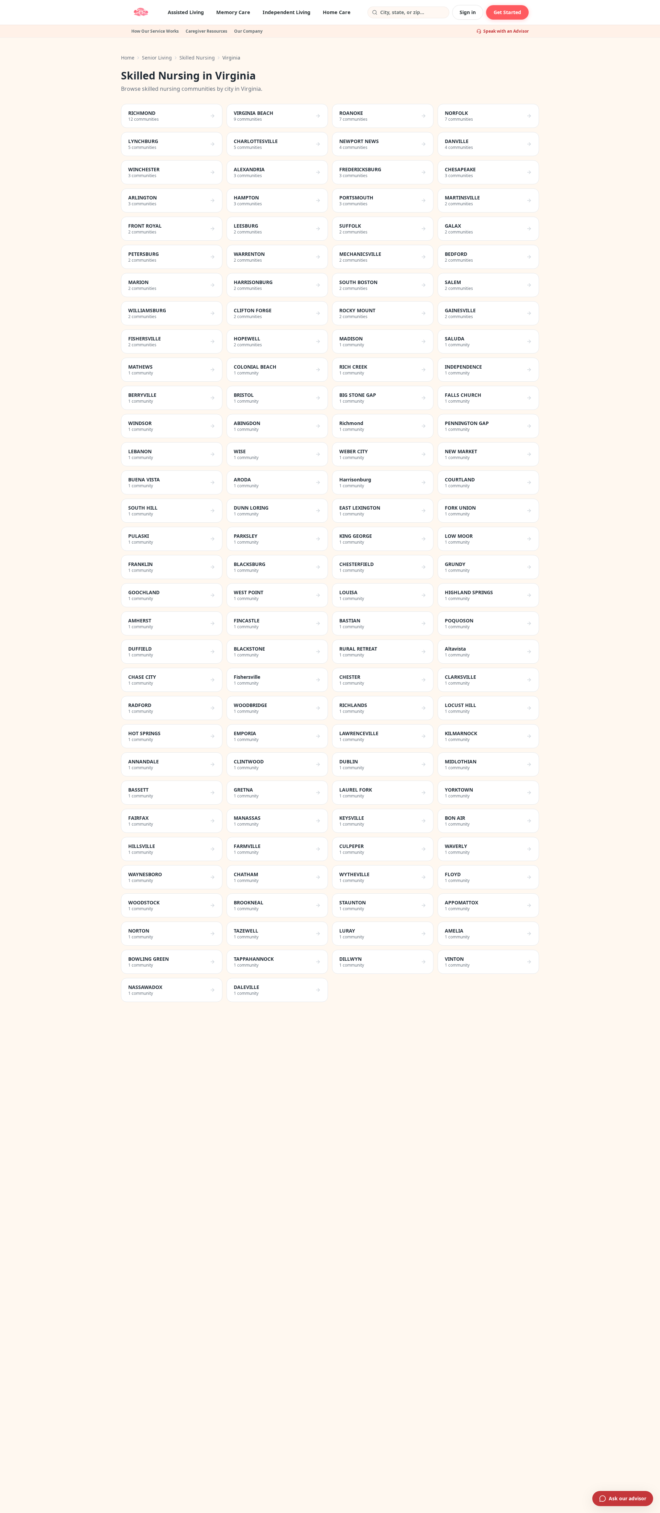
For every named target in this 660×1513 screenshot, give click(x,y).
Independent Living (286, 12)
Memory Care (233, 12)
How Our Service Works (155, 31)
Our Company (248, 31)
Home (127, 57)
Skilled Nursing (197, 57)
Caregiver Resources (206, 31)
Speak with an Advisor (506, 31)
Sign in (468, 12)
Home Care (337, 12)
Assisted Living (186, 12)
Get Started (507, 12)
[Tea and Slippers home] (141, 12)
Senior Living (157, 57)
